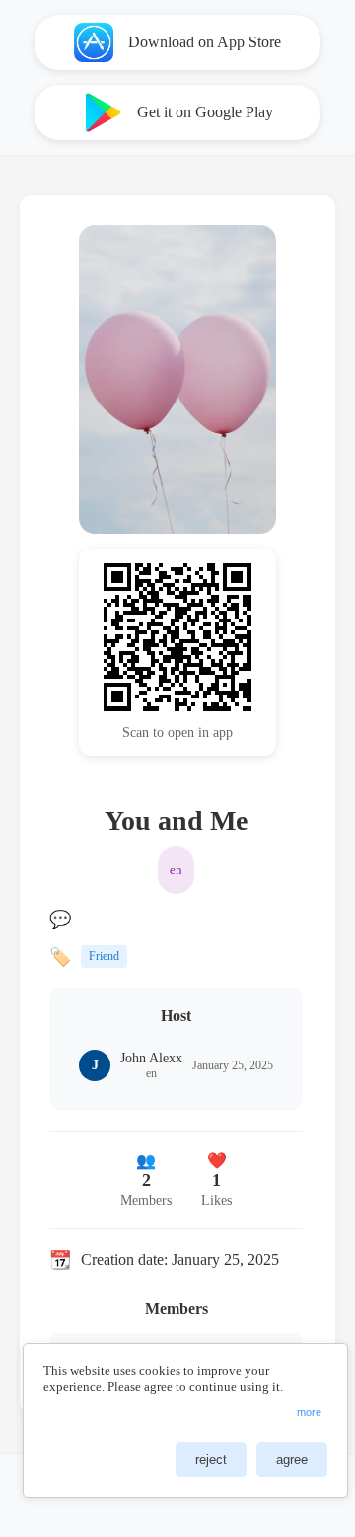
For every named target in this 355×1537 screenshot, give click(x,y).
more (309, 1412)
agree (292, 1459)
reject (211, 1459)
